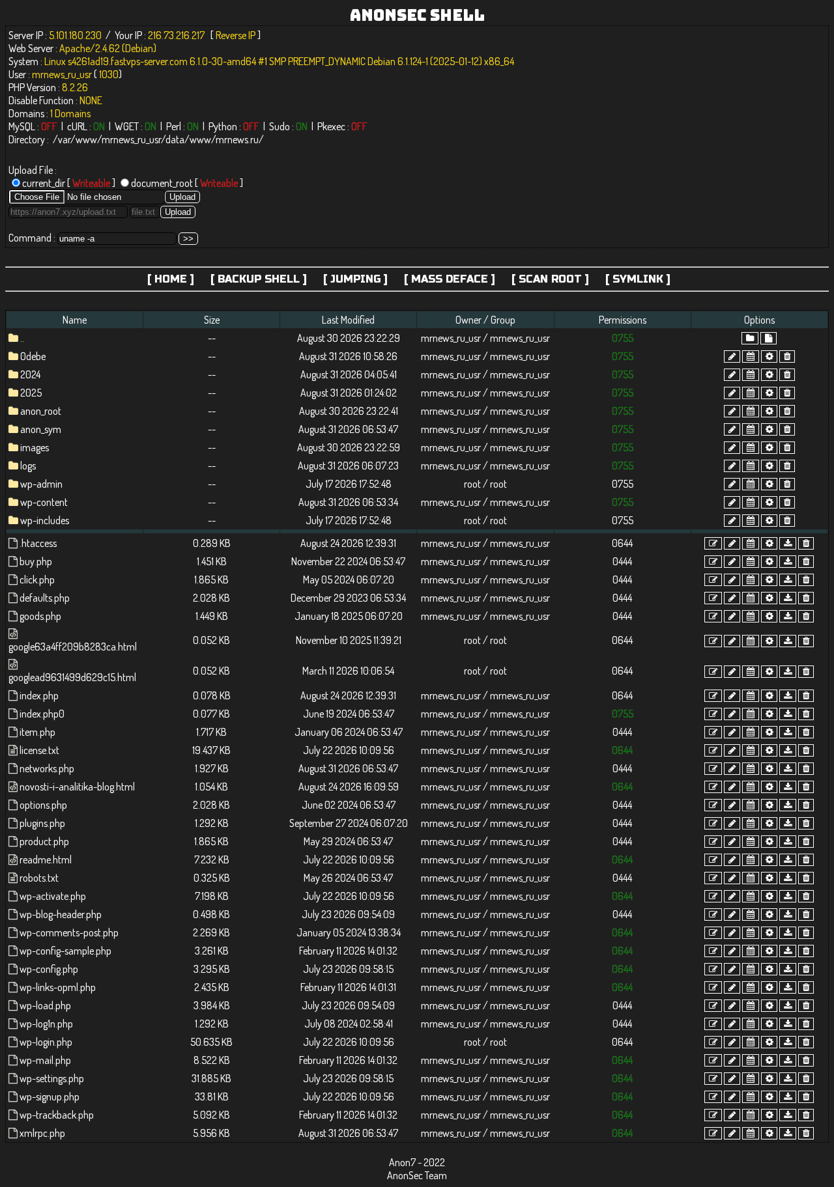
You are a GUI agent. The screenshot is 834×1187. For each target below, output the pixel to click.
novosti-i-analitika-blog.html (77, 786)
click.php (37, 579)
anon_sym (40, 429)
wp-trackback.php (57, 1114)
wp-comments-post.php (69, 932)
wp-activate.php (53, 895)
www (86, 139)
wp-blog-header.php (61, 914)
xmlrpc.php (42, 1132)
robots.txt (39, 877)
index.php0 (42, 713)
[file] (768, 338)
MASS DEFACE (449, 279)
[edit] (713, 543)
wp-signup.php (49, 1096)
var (64, 139)
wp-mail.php (45, 1060)
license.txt (39, 750)
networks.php (47, 768)
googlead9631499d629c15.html (72, 677)
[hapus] (787, 356)
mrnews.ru (237, 139)
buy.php (36, 561)
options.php (43, 804)
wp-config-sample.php (65, 950)
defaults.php (45, 597)
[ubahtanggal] (750, 356)
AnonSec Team (417, 1175)
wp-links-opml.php (58, 987)
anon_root (40, 410)
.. (22, 337)
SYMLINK (637, 279)
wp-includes (44, 520)
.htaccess (38, 543)
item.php (37, 731)
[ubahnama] (732, 356)
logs (28, 465)
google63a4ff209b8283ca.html (72, 646)
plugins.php (42, 823)
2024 (30, 374)
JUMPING (355, 279)
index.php (39, 695)
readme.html (46, 859)
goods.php (40, 615)
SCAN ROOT (550, 279)
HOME (170, 279)
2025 (31, 392)
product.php (44, 841)
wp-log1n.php (46, 1023)
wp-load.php (45, 1005)
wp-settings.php (52, 1078)
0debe (33, 356)
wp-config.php (49, 968)
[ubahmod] (769, 356)
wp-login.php (46, 1041)
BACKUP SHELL (259, 279)
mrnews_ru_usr (131, 139)
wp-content (44, 502)
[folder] (749, 338)
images (34, 447)
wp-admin (41, 483)
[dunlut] (787, 543)
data (174, 139)
